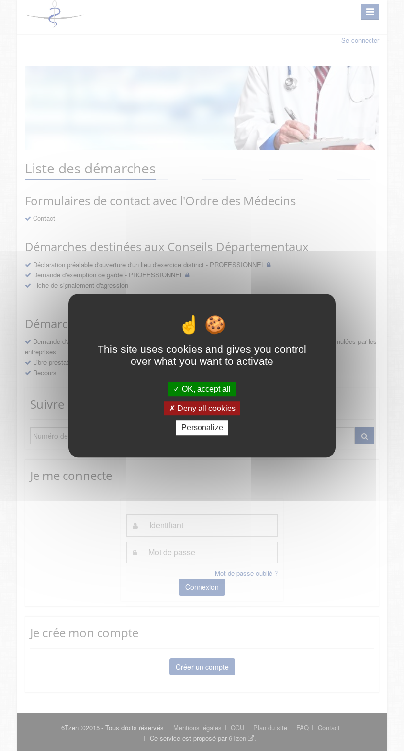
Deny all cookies (205, 408)
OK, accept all (205, 389)
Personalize (202, 428)
